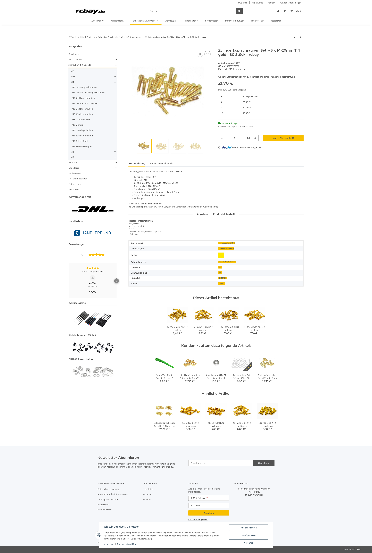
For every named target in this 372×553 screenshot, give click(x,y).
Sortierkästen (74, 173)
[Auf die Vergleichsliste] (200, 54)
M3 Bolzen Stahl (80, 141)
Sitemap (147, 499)
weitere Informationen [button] (244, 126)
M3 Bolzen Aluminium (82, 135)
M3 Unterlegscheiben (82, 130)
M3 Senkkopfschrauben (83, 98)
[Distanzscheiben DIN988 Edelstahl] (93, 371)
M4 (72, 151)
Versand (242, 89)
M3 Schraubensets (238, 69)
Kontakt (271, 2)
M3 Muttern (78, 125)
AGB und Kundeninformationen (113, 494)
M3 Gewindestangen (82, 146)
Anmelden (209, 513)
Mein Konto (257, 2)
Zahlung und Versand (108, 499)
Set (220, 273)
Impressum (109, 544)
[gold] (221, 255)
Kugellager (73, 54)
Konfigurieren (249, 535)
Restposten (73, 189)
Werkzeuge (73, 162)
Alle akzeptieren (249, 527)
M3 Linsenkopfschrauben (84, 87)
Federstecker (74, 184)
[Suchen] (239, 11)
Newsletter (242, 2)
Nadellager (73, 168)
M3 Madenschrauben (82, 108)
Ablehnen (249, 543)
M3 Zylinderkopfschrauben (85, 103)
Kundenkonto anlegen (290, 2)
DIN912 (222, 283)
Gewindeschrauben (226, 248)
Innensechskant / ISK (227, 243)
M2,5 (73, 76)
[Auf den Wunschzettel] (207, 54)
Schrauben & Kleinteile (79, 64)
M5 (72, 157)
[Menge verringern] (221, 138)
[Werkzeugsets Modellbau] (93, 318)
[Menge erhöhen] (255, 138)
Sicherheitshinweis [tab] (161, 163)
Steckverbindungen (77, 178)
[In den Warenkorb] (130, 46)
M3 (220, 267)
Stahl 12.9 (222, 278)
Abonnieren (263, 463)
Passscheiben (75, 59)
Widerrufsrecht (105, 509)
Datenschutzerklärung (127, 544)
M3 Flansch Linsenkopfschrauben (88, 92)
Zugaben (147, 494)
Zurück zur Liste (77, 37)
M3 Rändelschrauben (82, 114)
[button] (278, 11)
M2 (72, 71)
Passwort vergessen (198, 519)
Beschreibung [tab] (136, 163)
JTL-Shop (356, 549)
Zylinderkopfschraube (227, 262)
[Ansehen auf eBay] (92, 278)
